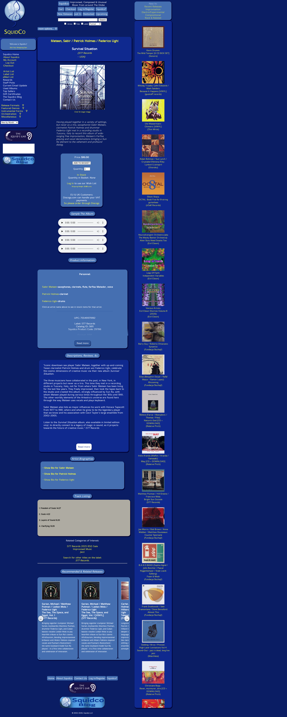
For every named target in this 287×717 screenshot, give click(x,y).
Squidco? (101, 9)
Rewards (7, 79)
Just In (77, 14)
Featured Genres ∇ (12, 108)
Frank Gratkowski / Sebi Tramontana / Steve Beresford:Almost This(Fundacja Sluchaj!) (153, 610)
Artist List (8, 71)
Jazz (82, 551)
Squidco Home (11, 54)
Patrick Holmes (50, 294)
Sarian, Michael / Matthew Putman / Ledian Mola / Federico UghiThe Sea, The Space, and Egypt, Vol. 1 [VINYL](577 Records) (95, 610)
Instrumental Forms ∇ (14, 111)
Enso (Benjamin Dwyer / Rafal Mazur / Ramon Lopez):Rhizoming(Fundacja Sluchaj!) (153, 381)
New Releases (65, 14)
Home (51, 678)
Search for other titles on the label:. (82, 559)
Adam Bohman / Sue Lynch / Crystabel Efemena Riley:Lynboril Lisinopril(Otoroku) (153, 163)
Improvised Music (82, 549)
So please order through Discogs (81, 203)
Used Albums (10, 88)
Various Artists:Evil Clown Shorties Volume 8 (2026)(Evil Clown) (153, 312)
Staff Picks (9, 82)
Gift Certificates (11, 94)
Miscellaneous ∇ (11, 116)
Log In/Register (86, 9)
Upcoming (101, 14)
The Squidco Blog (12, 96)
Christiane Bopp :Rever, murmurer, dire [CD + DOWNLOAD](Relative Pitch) (153, 689)
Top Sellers (9, 91)
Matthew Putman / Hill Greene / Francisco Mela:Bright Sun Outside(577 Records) (153, 498)
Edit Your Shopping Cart (18, 47)
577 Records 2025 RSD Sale (82, 546)
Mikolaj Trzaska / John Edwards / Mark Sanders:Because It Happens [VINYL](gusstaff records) (153, 89)
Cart (61, 9)
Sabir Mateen (49, 286)
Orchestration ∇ (11, 113)
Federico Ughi (49, 301)
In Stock (81, 174)
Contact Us (8, 99)
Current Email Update (14, 85)
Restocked (88, 14)
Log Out (10, 62)
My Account (9, 60)
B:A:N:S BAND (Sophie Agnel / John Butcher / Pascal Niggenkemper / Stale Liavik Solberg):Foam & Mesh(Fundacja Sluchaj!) (153, 572)
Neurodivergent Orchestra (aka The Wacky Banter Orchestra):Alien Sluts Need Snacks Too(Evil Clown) (153, 239)
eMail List (8, 77)
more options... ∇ (47, 28)
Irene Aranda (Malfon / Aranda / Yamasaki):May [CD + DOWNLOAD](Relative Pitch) (153, 460)
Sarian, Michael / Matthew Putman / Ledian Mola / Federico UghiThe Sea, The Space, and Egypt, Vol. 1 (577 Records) (56, 610)
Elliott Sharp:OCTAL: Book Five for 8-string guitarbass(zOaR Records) (153, 201)
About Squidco (11, 57)
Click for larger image (82, 112)
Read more (82, 343)
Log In (70, 183)
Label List (8, 74)
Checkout (8, 65)
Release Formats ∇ (12, 105)
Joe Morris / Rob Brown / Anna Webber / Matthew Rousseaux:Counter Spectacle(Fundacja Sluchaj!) (153, 533)
